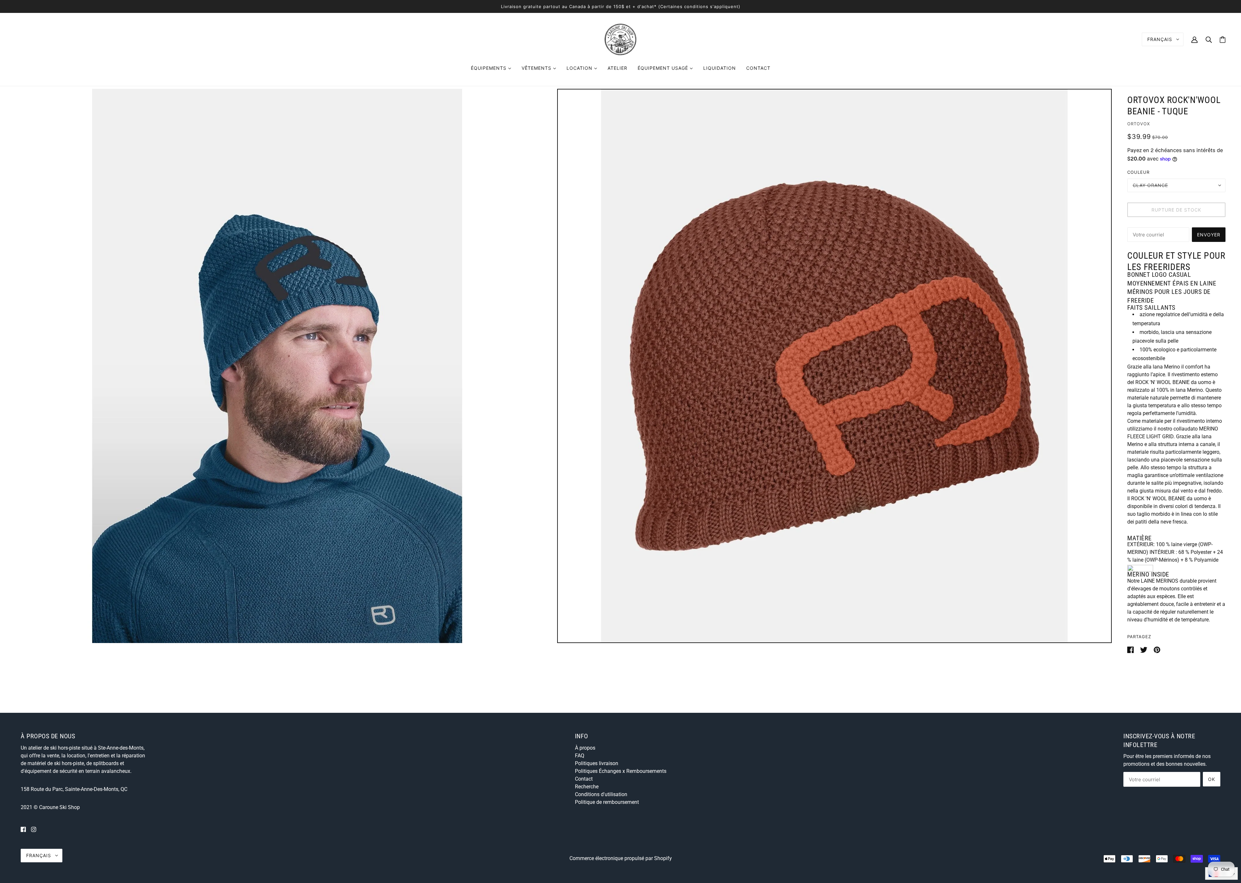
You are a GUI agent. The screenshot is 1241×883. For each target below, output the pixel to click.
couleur (1138, 172)
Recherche (587, 787)
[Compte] (1194, 39)
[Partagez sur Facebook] (1131, 649)
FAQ (579, 756)
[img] (23, 829)
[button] (1139, 538)
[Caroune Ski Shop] (620, 39)
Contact (584, 779)
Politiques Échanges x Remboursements (620, 771)
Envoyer (1208, 234)
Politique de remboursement (607, 802)
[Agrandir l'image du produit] (277, 366)
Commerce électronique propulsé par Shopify (620, 858)
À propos (585, 748)
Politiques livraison (596, 763)
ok (1211, 779)
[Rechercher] (1208, 39)
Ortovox (1138, 123)
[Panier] (1222, 39)
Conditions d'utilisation (601, 794)
